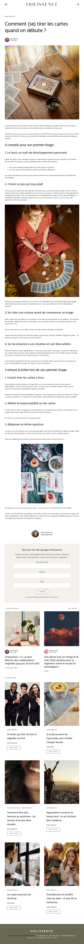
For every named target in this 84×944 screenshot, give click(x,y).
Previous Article (13, 609)
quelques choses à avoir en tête (62, 134)
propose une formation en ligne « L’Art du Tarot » (53, 197)
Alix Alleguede (24, 136)
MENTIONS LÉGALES (54, 936)
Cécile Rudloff (50, 747)
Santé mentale (10, 17)
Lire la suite (13, 748)
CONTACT (54, 938)
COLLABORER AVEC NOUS (43, 938)
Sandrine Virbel (53, 651)
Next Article (72, 609)
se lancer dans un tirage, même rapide (24, 134)
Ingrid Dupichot (14, 39)
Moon (46, 671)
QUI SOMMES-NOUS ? (42, 936)
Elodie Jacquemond (12, 743)
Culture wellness (11, 668)
